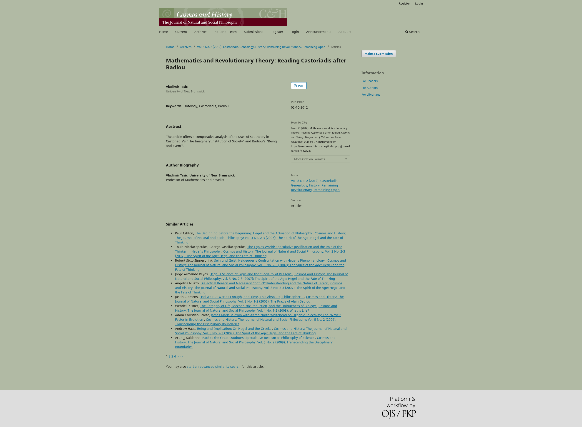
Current (181, 32)
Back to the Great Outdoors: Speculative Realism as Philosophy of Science (258, 337)
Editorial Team (226, 32)
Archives (200, 32)
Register (277, 32)
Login (295, 32)
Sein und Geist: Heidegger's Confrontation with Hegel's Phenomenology (270, 260)
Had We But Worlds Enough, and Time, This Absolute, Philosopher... (252, 297)
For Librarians (370, 94)
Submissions (253, 32)
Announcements (318, 32)
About (344, 32)
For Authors (369, 88)
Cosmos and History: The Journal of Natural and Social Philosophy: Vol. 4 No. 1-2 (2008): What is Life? (256, 308)
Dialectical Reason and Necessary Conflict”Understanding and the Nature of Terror (265, 283)
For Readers (369, 81)
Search (414, 32)
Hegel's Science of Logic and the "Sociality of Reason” (251, 274)
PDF (300, 86)
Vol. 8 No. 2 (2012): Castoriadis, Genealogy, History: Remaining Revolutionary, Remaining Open (261, 47)
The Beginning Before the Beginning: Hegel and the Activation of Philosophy (254, 233)
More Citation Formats (309, 159)
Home (163, 32)
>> (181, 356)
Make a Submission (379, 54)
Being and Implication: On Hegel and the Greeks (234, 328)
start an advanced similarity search (214, 366)
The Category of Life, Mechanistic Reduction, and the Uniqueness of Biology (258, 306)
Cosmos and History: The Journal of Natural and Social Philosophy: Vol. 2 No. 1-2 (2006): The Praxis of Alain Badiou (259, 299)
